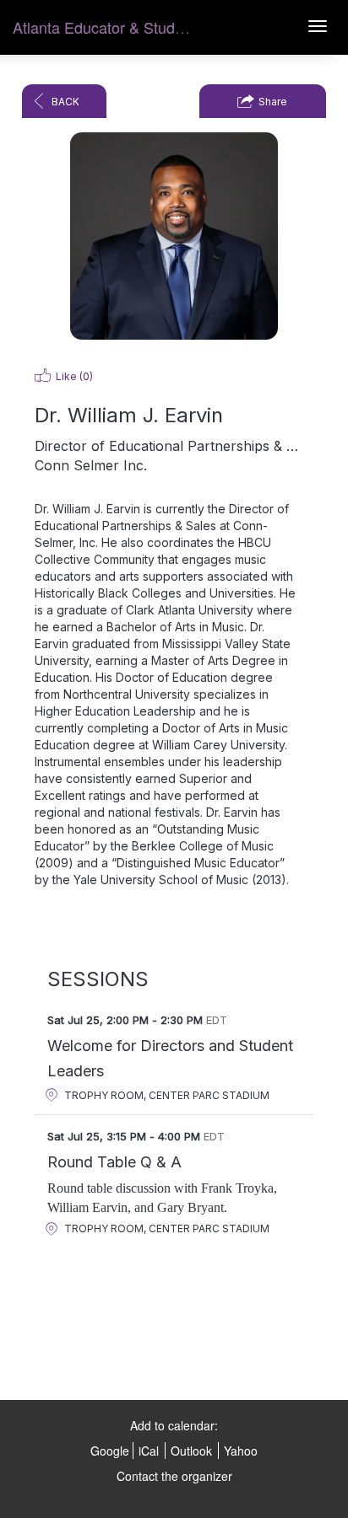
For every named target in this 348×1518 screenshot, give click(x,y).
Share (272, 101)
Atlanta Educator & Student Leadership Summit (172, 27)
